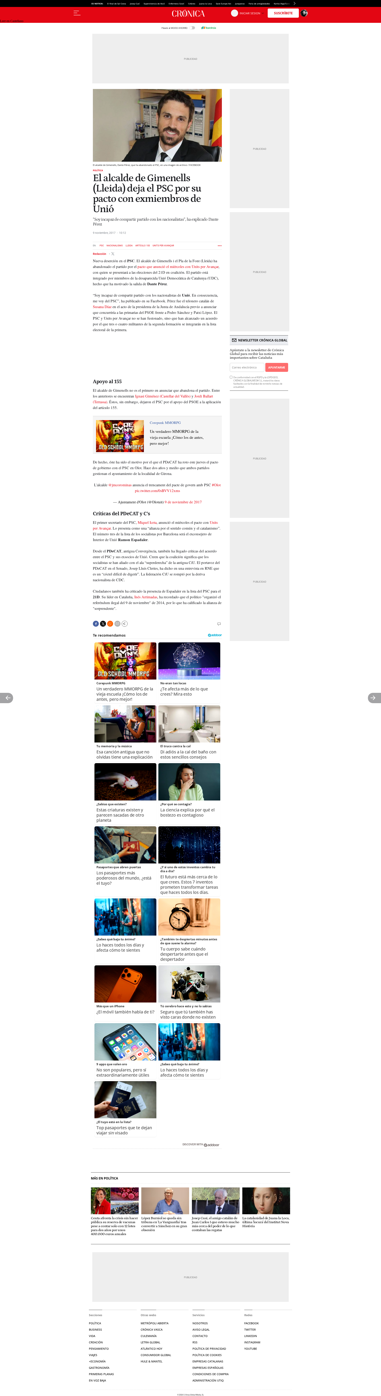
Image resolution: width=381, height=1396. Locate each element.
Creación (96, 1342)
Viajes (93, 1355)
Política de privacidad (209, 1349)
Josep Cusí (135, 3)
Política (98, 170)
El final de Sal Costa (116, 3)
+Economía (97, 1361)
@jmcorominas (120, 484)
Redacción (100, 253)
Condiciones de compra (210, 1374)
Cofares (191, 3)
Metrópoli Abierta (154, 1323)
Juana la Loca (205, 3)
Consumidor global (156, 1355)
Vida (92, 1336)
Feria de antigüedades (259, 3)
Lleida (129, 245)
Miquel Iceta (147, 522)
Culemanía (149, 1336)
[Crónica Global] (190, 13)
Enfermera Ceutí (176, 3)
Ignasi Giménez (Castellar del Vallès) (162, 395)
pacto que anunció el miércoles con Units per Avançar (178, 266)
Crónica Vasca (152, 1329)
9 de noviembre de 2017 (183, 501)
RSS (194, 1342)
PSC (102, 245)
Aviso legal (201, 1329)
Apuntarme (276, 367)
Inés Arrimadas (145, 596)
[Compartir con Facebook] (96, 624)
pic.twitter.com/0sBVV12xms (157, 490)
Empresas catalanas (207, 1361)
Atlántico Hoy (151, 1349)
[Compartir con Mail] (117, 624)
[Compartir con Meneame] (110, 624)
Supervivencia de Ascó (154, 3)
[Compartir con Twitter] (103, 624)
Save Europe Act (223, 3)
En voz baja (97, 1380)
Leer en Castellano (11, 21)
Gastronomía (99, 1368)
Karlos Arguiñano (282, 3)
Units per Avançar (163, 245)
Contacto (200, 1336)
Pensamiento (99, 1349)
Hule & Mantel (151, 1361)
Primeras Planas (101, 1374)
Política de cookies (207, 1355)
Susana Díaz (102, 306)
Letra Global (150, 1342)
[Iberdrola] (208, 28)
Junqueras (240, 3)
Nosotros (200, 1323)
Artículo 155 (142, 245)
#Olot (216, 484)
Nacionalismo (115, 245)
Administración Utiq (208, 1380)
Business (95, 1329)
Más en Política (104, 1178)
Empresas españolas (207, 1368)
